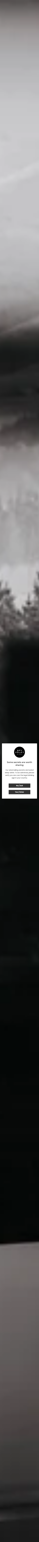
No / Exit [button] (19, 785)
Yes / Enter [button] (19, 792)
